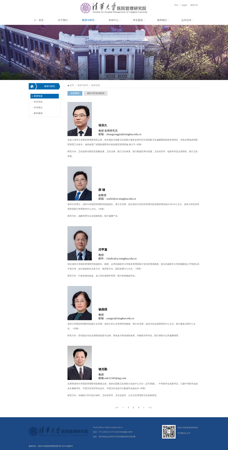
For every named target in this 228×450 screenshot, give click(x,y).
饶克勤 (102, 369)
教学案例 (38, 113)
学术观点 (38, 107)
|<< (117, 407)
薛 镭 (101, 189)
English (184, 5)
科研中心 (114, 20)
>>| (149, 407)
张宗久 (102, 125)
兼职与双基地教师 (95, 93)
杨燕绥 (102, 309)
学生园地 (138, 20)
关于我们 (63, 20)
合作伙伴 (186, 20)
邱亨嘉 (102, 249)
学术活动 (38, 102)
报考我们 (162, 20)
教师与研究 (88, 20)
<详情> (138, 144)
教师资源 (38, 96)
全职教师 (75, 93)
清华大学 (194, 5)
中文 (176, 5)
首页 (41, 20)
